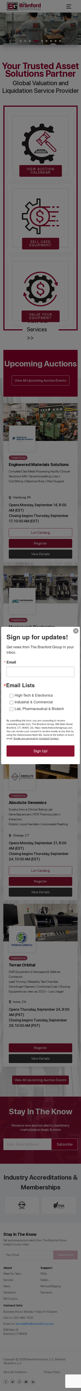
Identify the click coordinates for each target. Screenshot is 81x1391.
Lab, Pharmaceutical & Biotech (39, 708)
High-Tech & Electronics (34, 695)
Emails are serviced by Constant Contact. (36, 738)
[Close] (76, 631)
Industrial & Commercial (34, 701)
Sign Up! (40, 750)
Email (11, 662)
